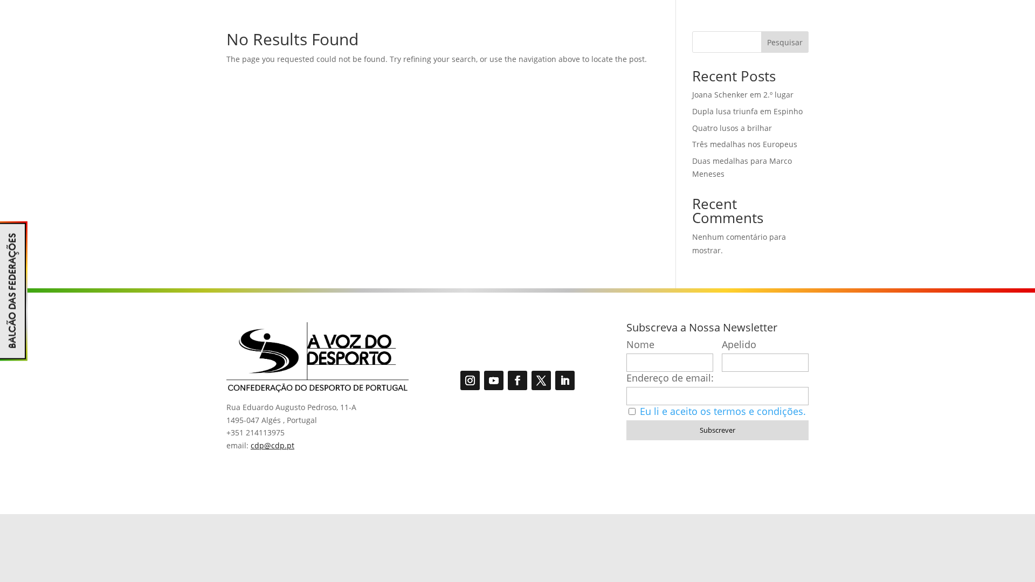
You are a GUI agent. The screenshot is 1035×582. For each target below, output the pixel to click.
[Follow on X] (541, 380)
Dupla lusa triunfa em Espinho (747, 111)
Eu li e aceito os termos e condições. (723, 411)
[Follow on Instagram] (470, 380)
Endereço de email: (670, 378)
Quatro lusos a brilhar (732, 128)
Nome (640, 344)
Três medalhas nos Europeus (744, 144)
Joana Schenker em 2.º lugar (743, 94)
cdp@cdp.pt (272, 445)
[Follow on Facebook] (517, 380)
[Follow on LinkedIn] (565, 380)
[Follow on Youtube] (493, 380)
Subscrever (717, 430)
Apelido (739, 344)
